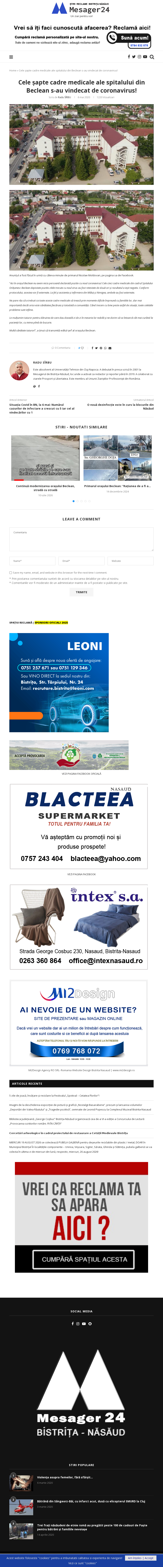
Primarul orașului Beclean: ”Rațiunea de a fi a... (117, 486)
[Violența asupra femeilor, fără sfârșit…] (21, 1483)
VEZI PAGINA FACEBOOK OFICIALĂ (81, 773)
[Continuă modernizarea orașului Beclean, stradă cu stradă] (45, 458)
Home (12, 70)
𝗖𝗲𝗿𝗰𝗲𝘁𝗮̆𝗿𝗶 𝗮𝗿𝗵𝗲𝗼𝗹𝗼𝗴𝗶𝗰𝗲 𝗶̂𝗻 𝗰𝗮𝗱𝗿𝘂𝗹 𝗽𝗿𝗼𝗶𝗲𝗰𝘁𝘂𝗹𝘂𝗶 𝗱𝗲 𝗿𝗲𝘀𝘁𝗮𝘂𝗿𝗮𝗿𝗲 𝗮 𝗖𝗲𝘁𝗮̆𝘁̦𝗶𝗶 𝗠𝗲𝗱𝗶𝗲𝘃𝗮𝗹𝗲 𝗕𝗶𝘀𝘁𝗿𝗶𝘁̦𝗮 (68, 1133)
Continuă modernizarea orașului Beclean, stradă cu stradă (45, 488)
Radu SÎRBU (64, 97)
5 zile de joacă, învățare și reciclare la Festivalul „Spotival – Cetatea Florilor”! (54, 1095)
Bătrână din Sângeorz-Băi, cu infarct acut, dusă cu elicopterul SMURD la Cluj (91, 1501)
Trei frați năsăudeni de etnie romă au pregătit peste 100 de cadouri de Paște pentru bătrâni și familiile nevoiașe (92, 1527)
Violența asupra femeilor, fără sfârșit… (65, 1477)
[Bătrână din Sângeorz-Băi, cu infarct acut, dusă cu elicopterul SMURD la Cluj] (21, 1507)
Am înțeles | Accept (140, 1558)
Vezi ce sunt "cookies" (82, 1563)
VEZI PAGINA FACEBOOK (81, 874)
